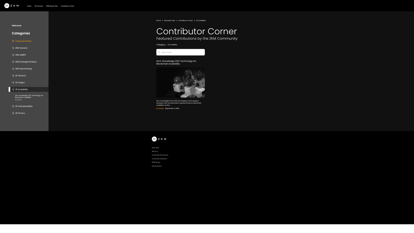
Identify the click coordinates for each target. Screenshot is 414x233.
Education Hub (169, 20)
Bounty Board (157, 166)
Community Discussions (160, 155)
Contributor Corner (185, 20)
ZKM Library (156, 162)
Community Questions (159, 158)
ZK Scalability (201, 20)
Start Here (155, 147)
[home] (11, 5)
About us (155, 151)
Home (158, 20)
